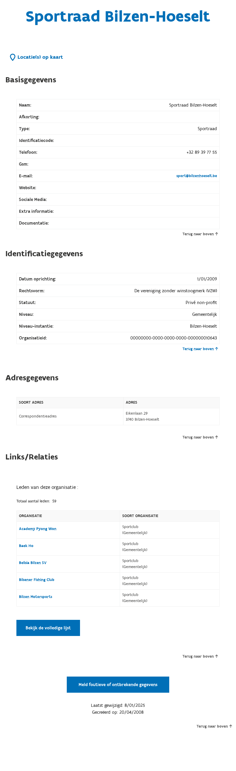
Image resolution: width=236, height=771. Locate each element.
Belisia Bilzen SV (33, 562)
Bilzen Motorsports (35, 596)
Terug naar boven (198, 234)
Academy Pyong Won (37, 528)
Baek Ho (26, 545)
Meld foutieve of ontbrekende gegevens (118, 685)
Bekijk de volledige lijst (48, 628)
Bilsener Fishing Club (36, 579)
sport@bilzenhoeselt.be (196, 175)
